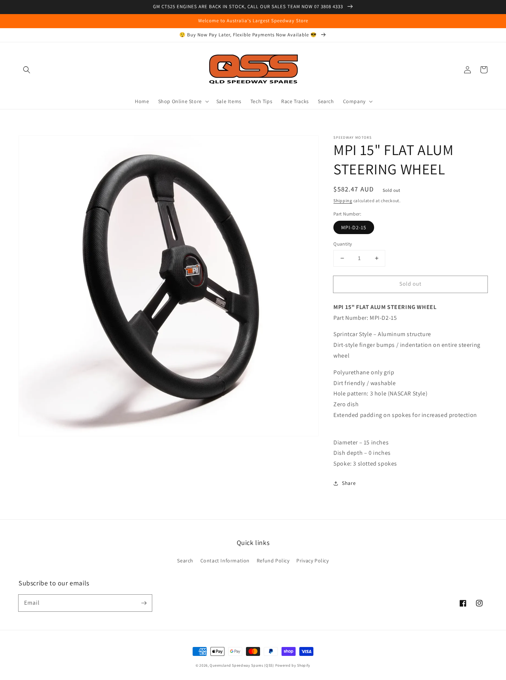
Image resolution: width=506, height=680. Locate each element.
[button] (27, 70)
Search (185, 560)
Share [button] (349, 483)
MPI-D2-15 (353, 227)
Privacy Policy (312, 560)
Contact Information (225, 560)
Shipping (342, 200)
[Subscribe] (144, 603)
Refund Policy (273, 560)
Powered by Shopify (293, 665)
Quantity (342, 244)
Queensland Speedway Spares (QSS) (242, 665)
